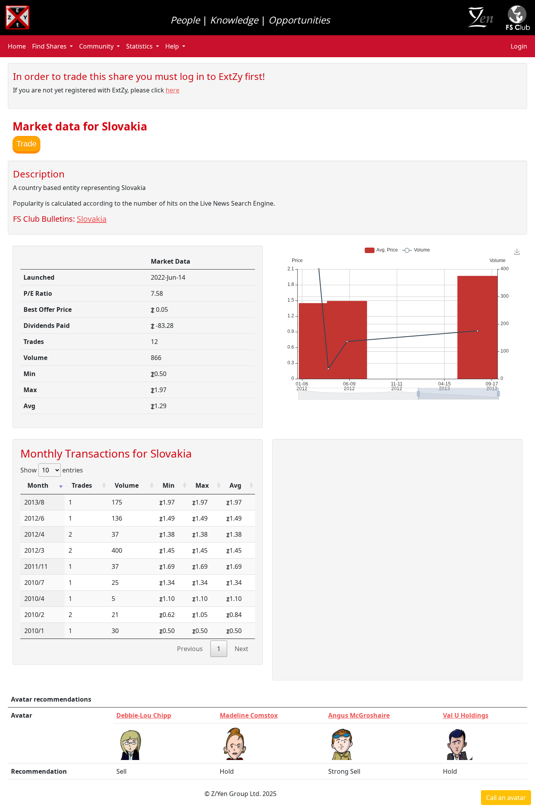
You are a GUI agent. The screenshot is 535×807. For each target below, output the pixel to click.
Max (202, 485)
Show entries (51, 470)
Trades (82, 485)
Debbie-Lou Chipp (143, 715)
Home (17, 46)
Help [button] (172, 46)
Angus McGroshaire (359, 715)
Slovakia (92, 219)
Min (169, 485)
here (172, 90)
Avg (235, 485)
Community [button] (96, 46)
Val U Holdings (465, 715)
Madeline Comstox (249, 715)
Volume (127, 485)
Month (38, 485)
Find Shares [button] (49, 46)
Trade (26, 143)
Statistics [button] (139, 46)
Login (519, 46)
